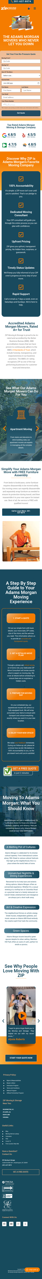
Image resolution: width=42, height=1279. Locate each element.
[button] (35, 8)
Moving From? (6, 58)
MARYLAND (6, 1114)
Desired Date (5, 79)
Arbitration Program (12, 1085)
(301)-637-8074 (7, 1165)
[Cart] (29, 8)
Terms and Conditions (13, 1088)
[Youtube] (11, 1224)
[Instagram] (18, 1224)
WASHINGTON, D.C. (8, 1109)
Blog (7, 1131)
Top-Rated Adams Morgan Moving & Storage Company (21, 126)
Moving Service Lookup (12, 1134)
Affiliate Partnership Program (15, 1093)
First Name (5, 87)
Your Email (5, 94)
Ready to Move (11, 1083)
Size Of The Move (7, 72)
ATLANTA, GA (7, 1112)
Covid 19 (8, 1141)
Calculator (9, 1136)
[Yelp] (25, 1224)
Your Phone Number (8, 101)
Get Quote (21, 113)
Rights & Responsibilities (14, 1080)
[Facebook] (4, 1224)
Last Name (25, 87)
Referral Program (12, 1090)
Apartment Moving (21, 429)
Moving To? (5, 65)
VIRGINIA (5, 1117)
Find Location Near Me (12, 1144)
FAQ (7, 1139)
